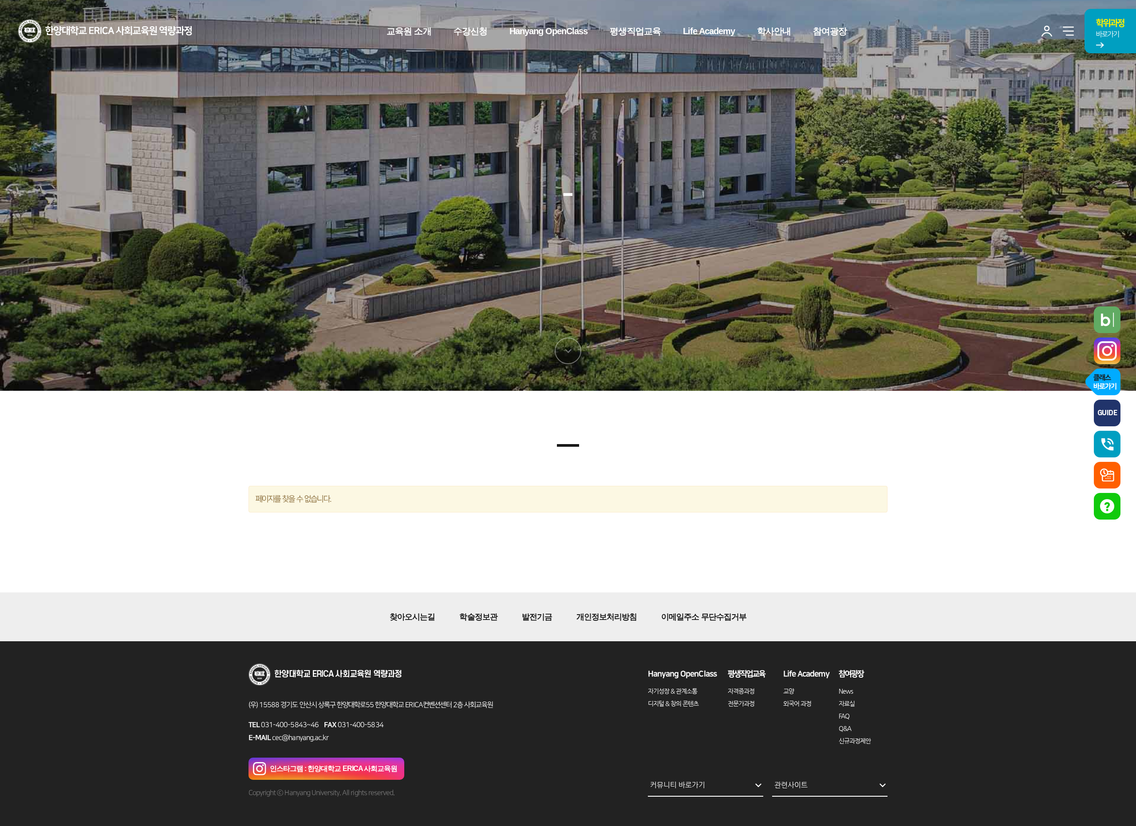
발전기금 (537, 616)
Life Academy (806, 674)
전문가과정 (741, 703)
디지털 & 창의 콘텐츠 (673, 703)
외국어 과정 (797, 703)
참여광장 (851, 674)
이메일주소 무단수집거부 (703, 616)
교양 (788, 691)
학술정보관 (478, 616)
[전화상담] (1107, 444)
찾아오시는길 (412, 616)
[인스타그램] (1107, 351)
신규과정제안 (855, 740)
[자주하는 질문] (1107, 506)
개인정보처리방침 (606, 616)
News (846, 691)
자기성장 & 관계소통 (672, 691)
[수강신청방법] (1107, 475)
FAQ (844, 715)
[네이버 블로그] (1107, 319)
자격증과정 (741, 691)
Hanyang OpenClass (682, 674)
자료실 (847, 703)
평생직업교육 (746, 674)
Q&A (845, 728)
